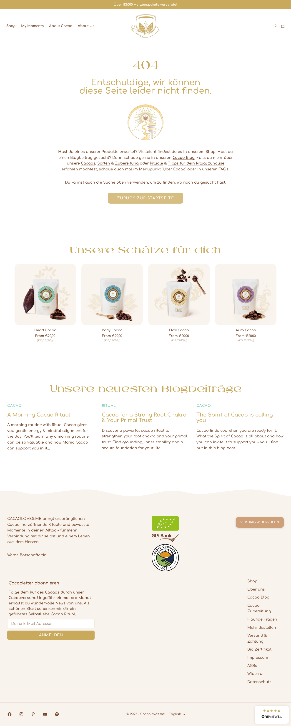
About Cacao (60, 26)
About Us (86, 26)
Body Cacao (112, 330)
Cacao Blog (258, 597)
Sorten (103, 163)
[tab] (145, 250)
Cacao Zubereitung (259, 609)
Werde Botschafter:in (27, 555)
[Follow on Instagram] (21, 714)
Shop (11, 26)
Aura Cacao (246, 330)
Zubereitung (127, 163)
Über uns (256, 589)
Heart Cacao (45, 330)
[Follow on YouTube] (45, 714)
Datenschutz (259, 682)
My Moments (32, 26)
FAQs (223, 169)
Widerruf (255, 674)
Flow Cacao (179, 330)
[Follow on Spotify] (57, 714)
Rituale (156, 163)
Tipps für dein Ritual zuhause (196, 163)
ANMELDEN (51, 635)
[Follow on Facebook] (9, 714)
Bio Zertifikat (259, 649)
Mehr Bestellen (261, 628)
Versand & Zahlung (257, 639)
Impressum (257, 658)
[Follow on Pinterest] (33, 714)
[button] (272, 715)
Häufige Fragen (262, 619)
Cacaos (88, 163)
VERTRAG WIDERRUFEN (259, 522)
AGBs (252, 666)
